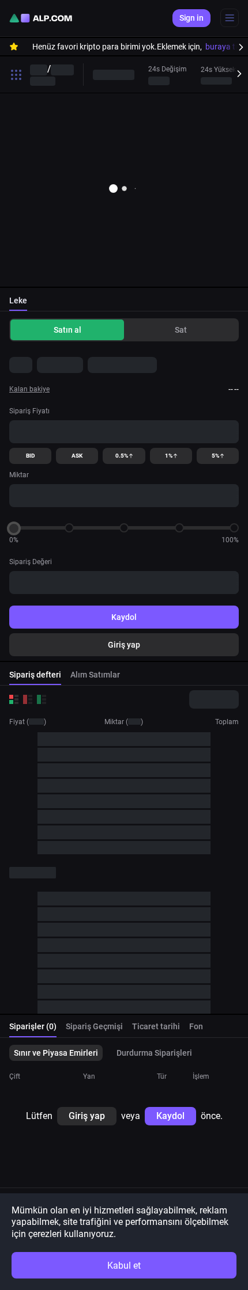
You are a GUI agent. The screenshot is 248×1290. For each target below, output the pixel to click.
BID (30, 455)
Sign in (191, 17)
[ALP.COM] (40, 18)
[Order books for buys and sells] (13, 699)
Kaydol (124, 617)
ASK (77, 455)
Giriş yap (124, 644)
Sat (181, 329)
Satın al (67, 329)
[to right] (236, 47)
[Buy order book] (41, 699)
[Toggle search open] (16, 74)
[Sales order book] (27, 699)
